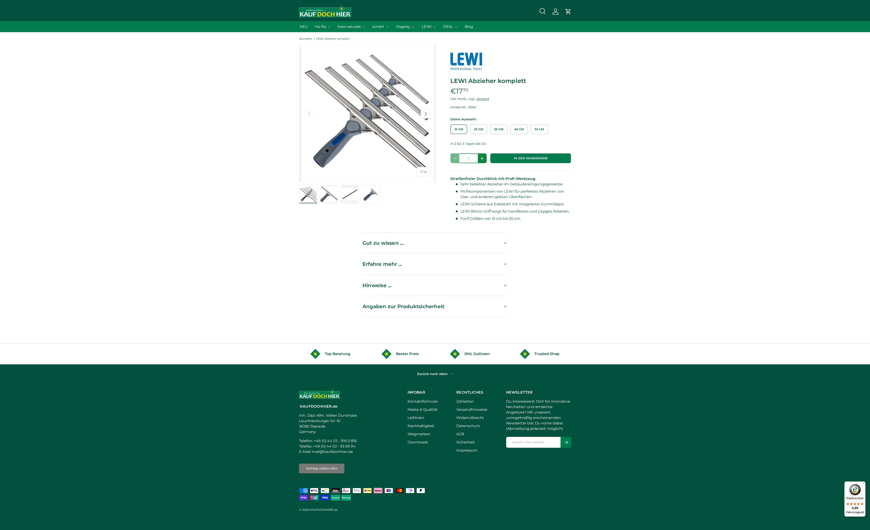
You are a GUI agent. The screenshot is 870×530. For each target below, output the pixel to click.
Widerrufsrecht (470, 418)
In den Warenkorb (531, 158)
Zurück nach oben (433, 374)
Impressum (466, 450)
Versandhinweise (471, 409)
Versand (482, 99)
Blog (469, 26)
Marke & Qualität (423, 409)
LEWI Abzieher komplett (333, 38)
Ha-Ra (320, 26)
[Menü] (862, 484)
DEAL (448, 26)
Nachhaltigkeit (421, 426)
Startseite (305, 38)
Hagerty (403, 26)
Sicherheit (465, 442)
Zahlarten (465, 401)
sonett (378, 26)
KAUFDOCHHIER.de (323, 509)
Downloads (418, 442)
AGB (460, 434)
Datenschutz (468, 426)
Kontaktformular (423, 401)
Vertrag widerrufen (322, 468)
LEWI (427, 26)
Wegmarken (419, 434)
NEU (304, 26)
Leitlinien (416, 418)
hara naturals (349, 26)
